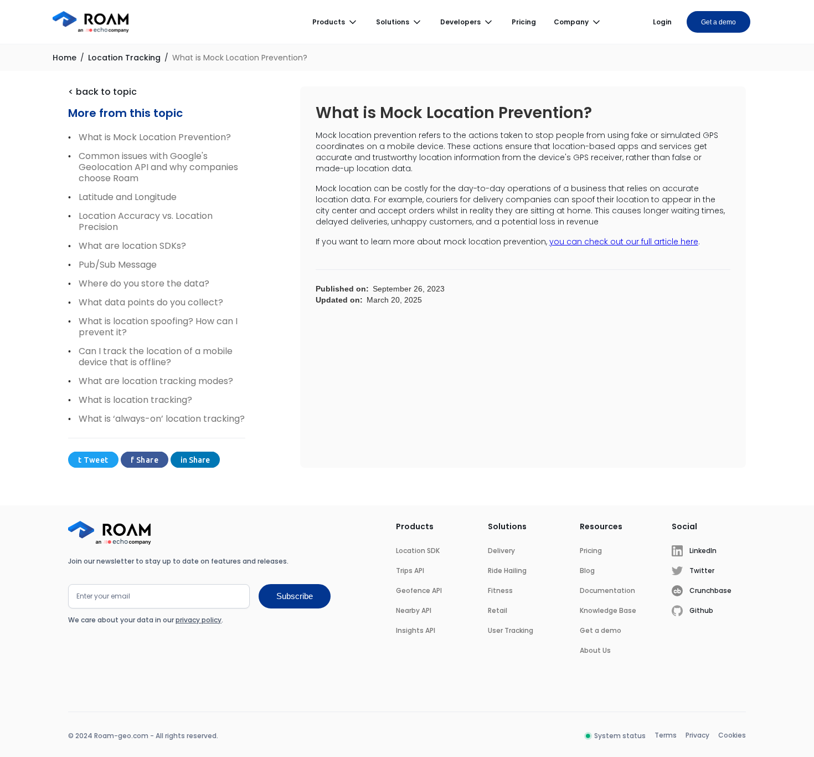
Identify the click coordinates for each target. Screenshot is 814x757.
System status (620, 735)
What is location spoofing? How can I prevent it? (158, 327)
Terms (666, 735)
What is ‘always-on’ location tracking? (162, 418)
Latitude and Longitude (128, 197)
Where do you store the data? (144, 283)
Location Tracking (124, 57)
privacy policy (198, 620)
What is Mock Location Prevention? (239, 57)
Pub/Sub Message (118, 264)
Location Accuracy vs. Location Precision (146, 222)
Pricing (524, 22)
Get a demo (718, 22)
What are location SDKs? (132, 246)
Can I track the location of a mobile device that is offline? (156, 357)
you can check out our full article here (623, 241)
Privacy (697, 735)
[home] (91, 22)
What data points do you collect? (151, 302)
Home (64, 57)
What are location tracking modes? (156, 381)
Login (662, 22)
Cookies (732, 735)
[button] (335, 22)
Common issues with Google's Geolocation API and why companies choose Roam (158, 167)
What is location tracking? (135, 400)
